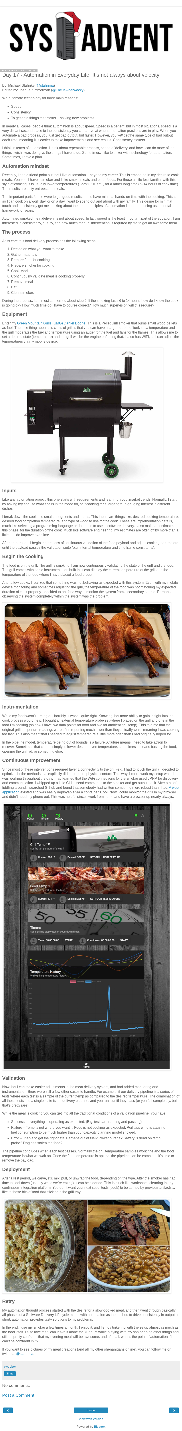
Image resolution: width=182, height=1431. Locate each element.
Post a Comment (18, 1395)
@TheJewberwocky (67, 90)
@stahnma (45, 85)
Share (10, 1373)
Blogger (99, 1426)
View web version (91, 1419)
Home (91, 1410)
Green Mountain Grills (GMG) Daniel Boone (51, 323)
